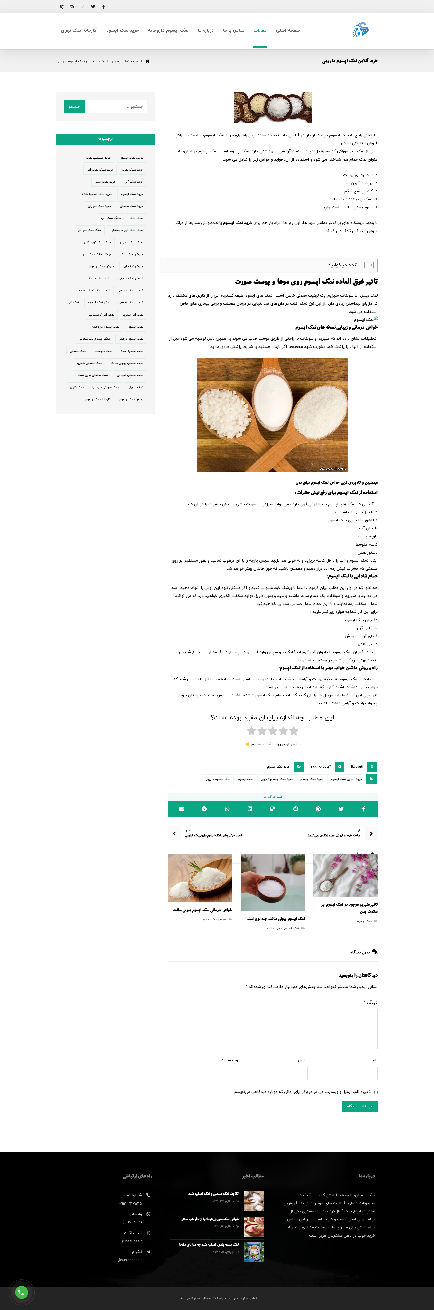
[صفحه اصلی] (147, 61)
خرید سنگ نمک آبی (100, 170)
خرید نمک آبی (133, 182)
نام (375, 1060)
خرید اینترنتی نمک (98, 158)
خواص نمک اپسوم (214, 920)
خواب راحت (365, 703)
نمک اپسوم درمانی (131, 339)
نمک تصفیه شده (132, 351)
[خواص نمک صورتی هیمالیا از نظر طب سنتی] (254, 1227)
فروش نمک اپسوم (101, 266)
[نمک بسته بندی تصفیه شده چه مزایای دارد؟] (254, 1252)
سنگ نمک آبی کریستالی (126, 230)
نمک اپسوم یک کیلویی (94, 339)
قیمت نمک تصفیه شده (94, 291)
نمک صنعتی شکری (89, 363)
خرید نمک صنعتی (131, 206)
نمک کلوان (77, 387)
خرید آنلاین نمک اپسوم (346, 779)
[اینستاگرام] (82, 6)
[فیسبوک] (103, 6)
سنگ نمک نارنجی (131, 242)
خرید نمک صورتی (99, 206)
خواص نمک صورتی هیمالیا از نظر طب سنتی (210, 1219)
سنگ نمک (136, 218)
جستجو (74, 106)
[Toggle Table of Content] (366, 265)
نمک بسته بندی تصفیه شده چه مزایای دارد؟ (209, 1245)
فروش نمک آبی (133, 266)
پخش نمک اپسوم (131, 399)
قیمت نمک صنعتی (130, 303)
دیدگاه (370, 1002)
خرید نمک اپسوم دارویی (277, 779)
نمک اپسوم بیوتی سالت (283, 929)
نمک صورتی (135, 387)
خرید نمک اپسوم (219, 135)
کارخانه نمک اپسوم (98, 399)
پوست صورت (252, 282)
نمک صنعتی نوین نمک (93, 375)
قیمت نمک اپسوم (131, 291)
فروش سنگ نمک (131, 254)
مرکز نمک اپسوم (99, 303)
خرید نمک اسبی (105, 182)
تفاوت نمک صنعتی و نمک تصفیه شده (213, 1194)
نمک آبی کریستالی (101, 315)
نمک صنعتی (78, 351)
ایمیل (303, 1060)
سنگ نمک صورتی (89, 230)
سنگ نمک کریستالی (97, 242)
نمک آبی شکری (133, 315)
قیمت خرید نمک (98, 279)
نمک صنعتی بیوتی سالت (127, 363)
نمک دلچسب (103, 351)
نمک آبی (73, 303)
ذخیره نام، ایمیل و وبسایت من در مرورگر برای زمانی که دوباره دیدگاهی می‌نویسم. (302, 1092)
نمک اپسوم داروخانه (105, 327)
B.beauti (357, 767)
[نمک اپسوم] (273, 415)
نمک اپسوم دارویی (217, 779)
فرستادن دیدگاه (360, 1106)
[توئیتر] (93, 6)
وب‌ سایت (229, 1060)
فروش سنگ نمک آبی (97, 254)
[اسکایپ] (72, 6)
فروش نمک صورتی (130, 279)
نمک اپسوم (339, 135)
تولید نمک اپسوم (131, 158)
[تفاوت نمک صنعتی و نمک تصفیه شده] (254, 1201)
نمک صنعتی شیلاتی (130, 375)
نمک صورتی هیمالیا (105, 387)
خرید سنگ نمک (132, 170)
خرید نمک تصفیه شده (97, 194)
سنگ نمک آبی (111, 218)
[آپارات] (61, 6)
